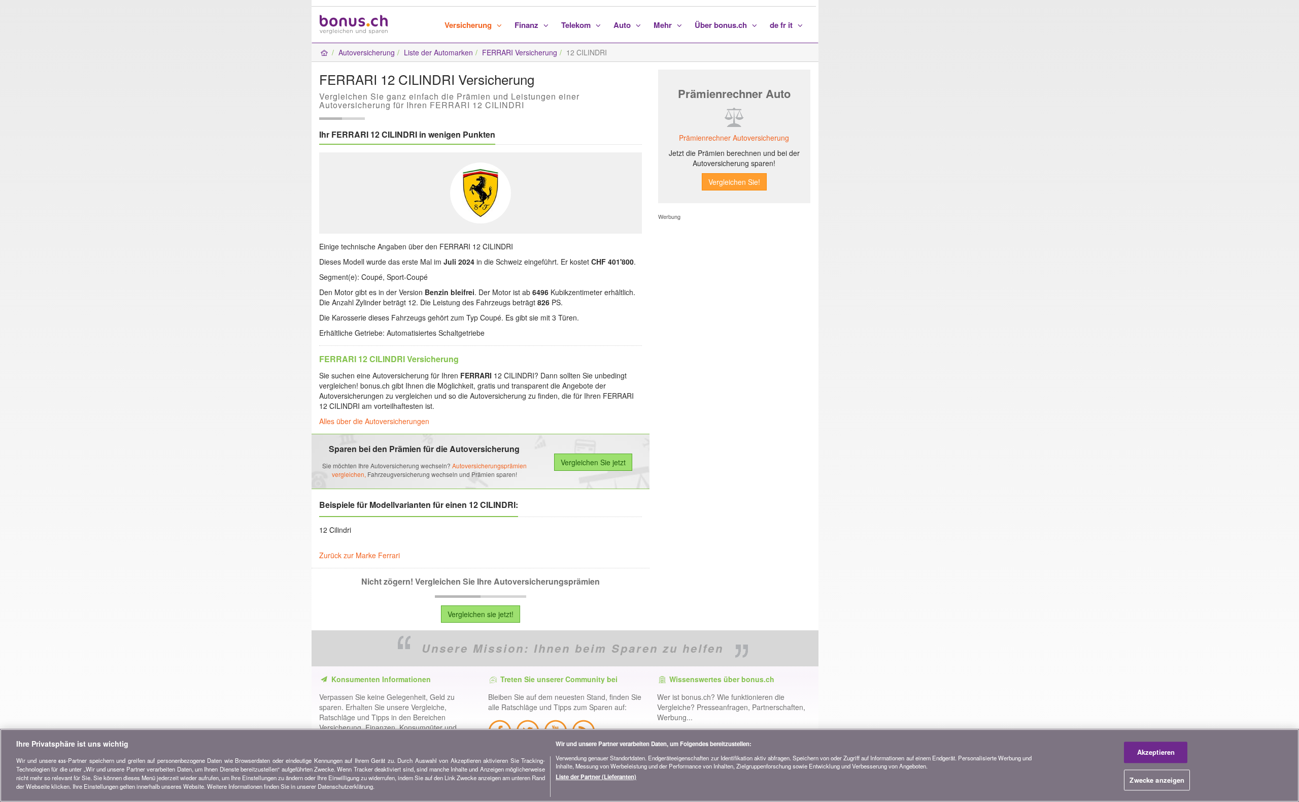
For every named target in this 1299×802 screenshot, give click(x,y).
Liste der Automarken (438, 52)
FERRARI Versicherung (519, 52)
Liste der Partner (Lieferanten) (596, 777)
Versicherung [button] (469, 24)
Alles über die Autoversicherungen (374, 421)
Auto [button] (623, 24)
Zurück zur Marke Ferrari (359, 555)
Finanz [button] (527, 24)
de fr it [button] (782, 24)
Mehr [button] (664, 24)
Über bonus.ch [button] (722, 24)
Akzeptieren (1156, 752)
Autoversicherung (366, 52)
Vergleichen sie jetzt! (481, 614)
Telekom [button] (577, 24)
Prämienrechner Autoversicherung (734, 138)
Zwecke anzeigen (1157, 780)
